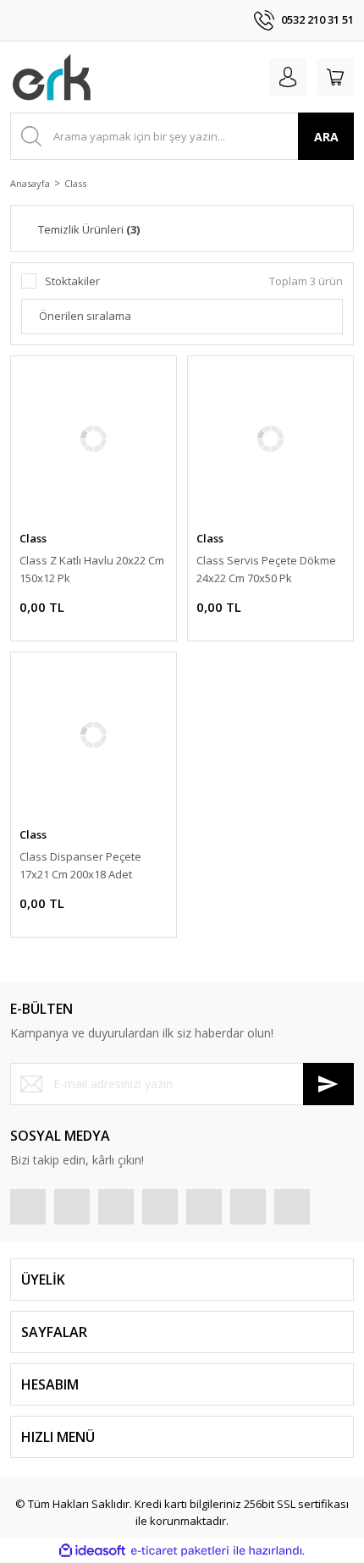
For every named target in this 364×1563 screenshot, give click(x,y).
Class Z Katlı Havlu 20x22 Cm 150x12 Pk (91, 569)
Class (75, 183)
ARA (326, 137)
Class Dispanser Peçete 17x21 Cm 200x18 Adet (80, 865)
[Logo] (52, 77)
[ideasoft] (92, 1551)
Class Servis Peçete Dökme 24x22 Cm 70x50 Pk (266, 569)
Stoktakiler (72, 281)
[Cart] (335, 77)
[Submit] (328, 1084)
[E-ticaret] (179, 1551)
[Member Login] (287, 77)
